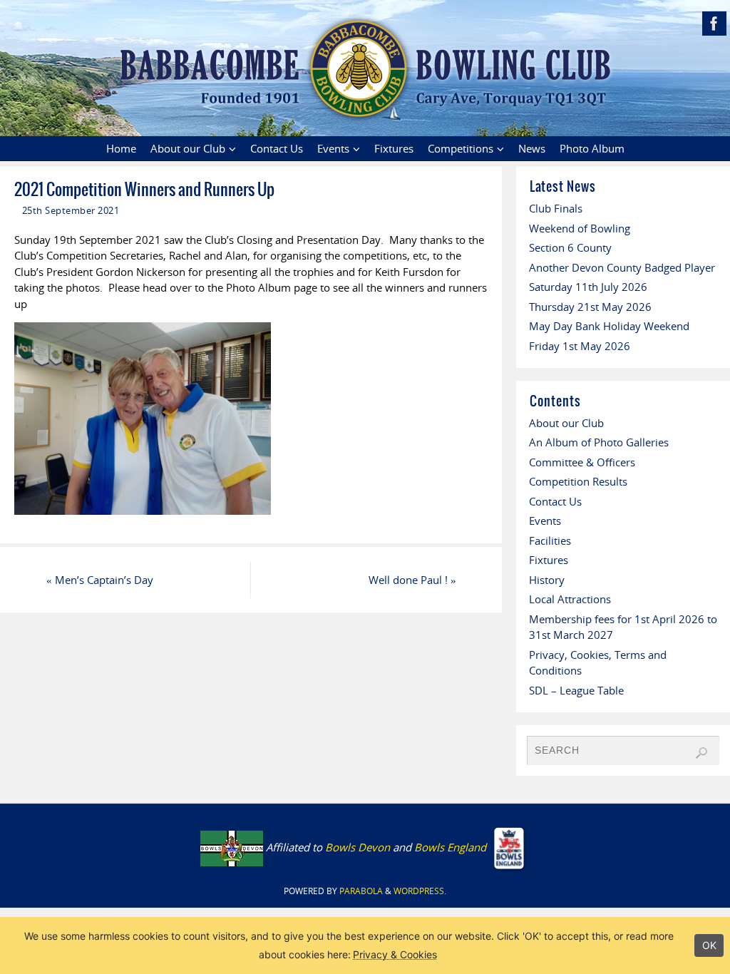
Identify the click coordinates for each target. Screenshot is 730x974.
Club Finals (555, 208)
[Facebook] (714, 23)
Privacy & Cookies (395, 954)
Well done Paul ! (412, 580)
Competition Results (578, 481)
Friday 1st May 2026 (579, 346)
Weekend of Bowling (579, 228)
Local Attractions (570, 599)
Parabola (361, 891)
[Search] (701, 753)
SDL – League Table (576, 690)
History (547, 580)
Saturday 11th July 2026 (588, 287)
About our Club (566, 423)
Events (545, 520)
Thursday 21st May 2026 (590, 306)
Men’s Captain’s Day (99, 580)
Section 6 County (570, 247)
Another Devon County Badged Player (622, 267)
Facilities (550, 540)
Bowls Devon (357, 847)
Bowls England (451, 847)
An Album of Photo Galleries (599, 442)
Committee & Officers (582, 462)
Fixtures (548, 560)
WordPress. (420, 891)
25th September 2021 (71, 210)
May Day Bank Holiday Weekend (609, 326)
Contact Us (555, 501)
